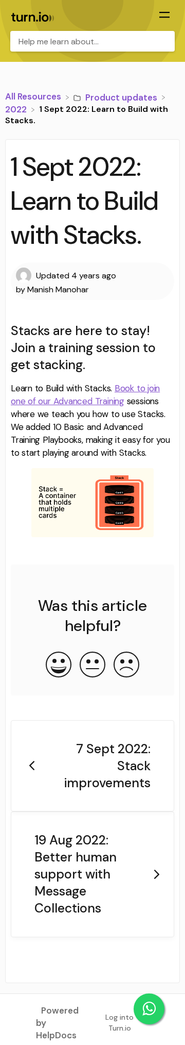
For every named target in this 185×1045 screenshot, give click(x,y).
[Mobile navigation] (164, 16)
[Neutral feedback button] (92, 665)
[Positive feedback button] (59, 665)
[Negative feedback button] (126, 665)
